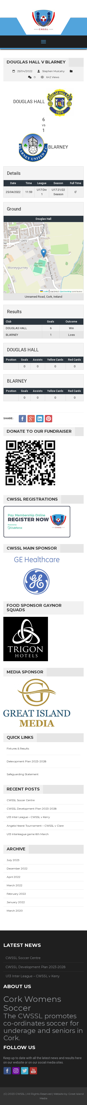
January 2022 (16, 902)
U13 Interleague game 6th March (28, 834)
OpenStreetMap (65, 292)
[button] (43, 253)
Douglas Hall (43, 218)
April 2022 (13, 877)
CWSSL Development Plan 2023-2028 (32, 808)
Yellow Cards (55, 359)
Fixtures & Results (18, 748)
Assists (38, 359)
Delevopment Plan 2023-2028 (26, 761)
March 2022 (14, 885)
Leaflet (45, 292)
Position (11, 359)
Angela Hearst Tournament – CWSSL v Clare (35, 825)
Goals (24, 359)
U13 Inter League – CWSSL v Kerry (28, 817)
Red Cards (74, 359)
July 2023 (13, 860)
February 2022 (16, 893)
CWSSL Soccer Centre (21, 800)
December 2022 (17, 868)
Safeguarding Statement (23, 774)
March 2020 (15, 910)
